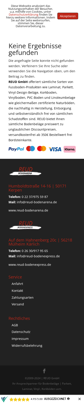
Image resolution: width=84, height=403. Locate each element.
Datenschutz (21, 332)
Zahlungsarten (23, 297)
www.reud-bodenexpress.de (30, 264)
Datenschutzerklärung (23, 14)
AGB (15, 325)
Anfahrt (17, 284)
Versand (18, 304)
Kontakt (17, 290)
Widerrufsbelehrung (27, 345)
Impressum (20, 339)
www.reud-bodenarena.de (28, 210)
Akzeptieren (68, 16)
